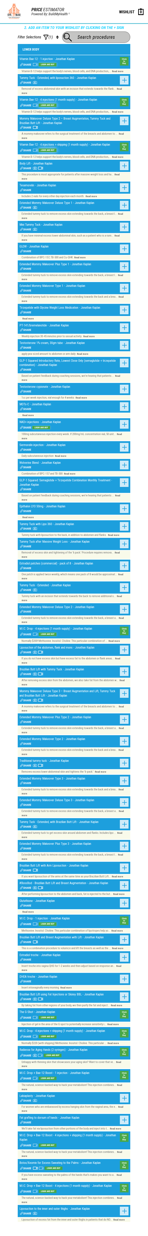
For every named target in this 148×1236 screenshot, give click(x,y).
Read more (117, 71)
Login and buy (47, 64)
